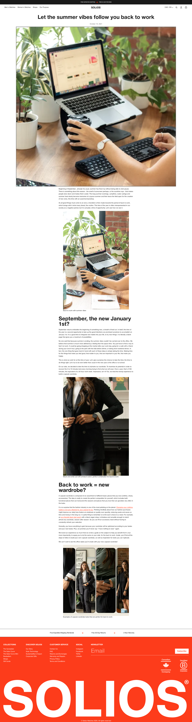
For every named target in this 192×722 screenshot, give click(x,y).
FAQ (51, 651)
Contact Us (54, 649)
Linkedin (79, 656)
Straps (5, 659)
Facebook (79, 651)
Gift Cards (6, 661)
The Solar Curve (9, 651)
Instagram (79, 649)
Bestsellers (7, 656)
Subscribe (181, 651)
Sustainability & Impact (34, 654)
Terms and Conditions (57, 661)
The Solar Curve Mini (10, 654)
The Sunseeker (8, 649)
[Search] (176, 7)
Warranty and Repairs (57, 656)
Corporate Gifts (31, 656)
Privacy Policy (55, 659)
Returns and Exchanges (58, 654)
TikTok (78, 654)
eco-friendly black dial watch (71, 517)
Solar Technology (32, 651)
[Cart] (186, 7)
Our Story (29, 649)
